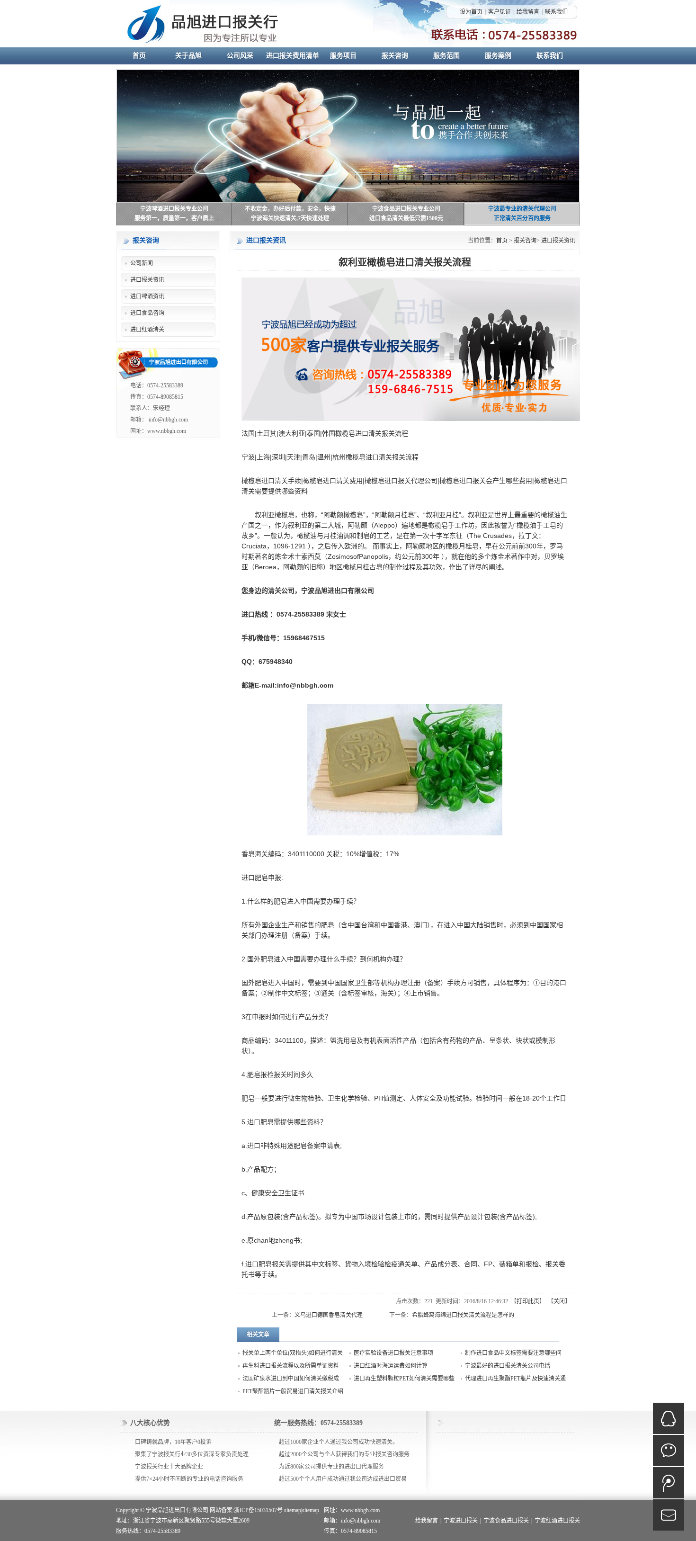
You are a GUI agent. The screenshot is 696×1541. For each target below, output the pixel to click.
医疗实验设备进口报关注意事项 (393, 1353)
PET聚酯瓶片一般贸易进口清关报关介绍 (292, 1391)
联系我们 (556, 12)
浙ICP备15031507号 (258, 1510)
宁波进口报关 (461, 1520)
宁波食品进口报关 (506, 1520)
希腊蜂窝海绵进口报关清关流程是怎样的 (463, 1315)
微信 (668, 1450)
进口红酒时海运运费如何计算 (391, 1365)
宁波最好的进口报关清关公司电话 (507, 1365)
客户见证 (499, 12)
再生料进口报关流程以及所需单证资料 (290, 1365)
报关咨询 (525, 240)
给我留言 (528, 12)
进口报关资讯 (558, 240)
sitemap (292, 1510)
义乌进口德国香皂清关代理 (328, 1315)
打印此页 (528, 1301)
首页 (502, 240)
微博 (668, 1482)
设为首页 (471, 12)
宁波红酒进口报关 (557, 1520)
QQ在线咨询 (668, 1418)
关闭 (559, 1301)
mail (668, 1515)
